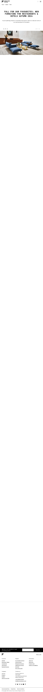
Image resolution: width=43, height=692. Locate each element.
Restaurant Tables (5, 662)
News (11, 4)
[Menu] (40, 1)
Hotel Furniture (18, 662)
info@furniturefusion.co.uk (20, 681)
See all (40, 608)
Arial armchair (33, 484)
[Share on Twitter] (36, 28)
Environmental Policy (5, 688)
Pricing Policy (13, 688)
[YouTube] (23, 684)
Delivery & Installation (33, 665)
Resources (31, 662)
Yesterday (7, 183)
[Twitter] (17, 684)
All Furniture (4, 665)
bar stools (18, 273)
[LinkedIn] (21, 684)
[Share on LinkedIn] (39, 28)
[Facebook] (15, 684)
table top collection (20, 523)
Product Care (31, 663)
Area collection (33, 85)
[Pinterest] (25, 684)
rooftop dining (33, 63)
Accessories (4, 663)
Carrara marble (21, 568)
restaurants (5, 566)
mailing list (11, 580)
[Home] (6, 1)
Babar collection (8, 309)
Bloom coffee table (9, 429)
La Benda (7, 221)
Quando (12, 396)
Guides (27, 592)
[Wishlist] (38, 1)
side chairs (12, 273)
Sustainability (13, 592)
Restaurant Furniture (19, 663)
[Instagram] (19, 684)
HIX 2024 (17, 667)
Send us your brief (5, 678)
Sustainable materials (16, 595)
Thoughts (7, 595)
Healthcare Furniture (19, 665)
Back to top (38, 654)
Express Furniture (5, 667)
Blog (33, 592)
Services (3, 673)
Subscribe (38, 650)
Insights (6, 4)
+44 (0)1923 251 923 (19, 679)
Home (3, 4)
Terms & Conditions (20, 688)
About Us (31, 660)
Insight (21, 592)
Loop (29, 142)
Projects (3, 675)
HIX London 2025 (18, 668)
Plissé (6, 344)
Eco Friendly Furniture (19, 660)
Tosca (35, 271)
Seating (3, 660)
